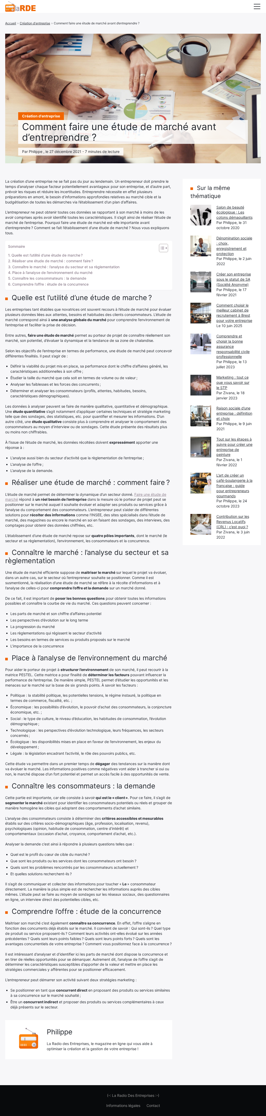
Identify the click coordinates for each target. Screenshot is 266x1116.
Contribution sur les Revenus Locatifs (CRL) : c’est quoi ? (232, 521)
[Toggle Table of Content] (161, 248)
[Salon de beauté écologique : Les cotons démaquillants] (200, 215)
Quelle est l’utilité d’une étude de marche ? (47, 255)
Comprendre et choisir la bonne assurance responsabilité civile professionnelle (233, 346)
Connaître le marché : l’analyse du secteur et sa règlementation (65, 267)
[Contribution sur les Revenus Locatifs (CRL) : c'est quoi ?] (200, 524)
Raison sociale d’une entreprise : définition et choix (234, 413)
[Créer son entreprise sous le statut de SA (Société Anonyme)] (200, 282)
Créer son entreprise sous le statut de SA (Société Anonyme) (233, 279)
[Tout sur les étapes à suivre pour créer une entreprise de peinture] (200, 447)
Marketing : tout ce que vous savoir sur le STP (232, 382)
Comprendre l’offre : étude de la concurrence (50, 284)
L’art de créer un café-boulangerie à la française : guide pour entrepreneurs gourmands (234, 485)
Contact (153, 1105)
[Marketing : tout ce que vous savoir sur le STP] (200, 385)
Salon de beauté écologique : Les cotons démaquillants (234, 212)
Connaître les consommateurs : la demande (49, 278)
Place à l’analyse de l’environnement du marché (52, 272)
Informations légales (123, 1105)
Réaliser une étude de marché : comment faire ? (52, 261)
